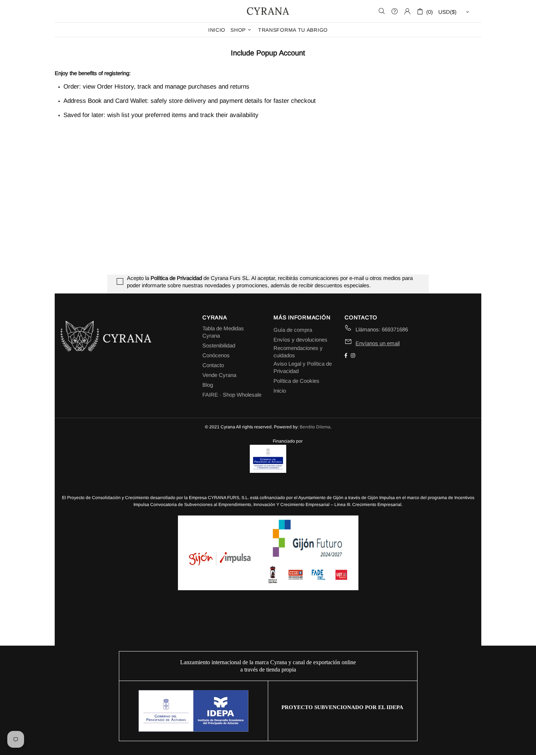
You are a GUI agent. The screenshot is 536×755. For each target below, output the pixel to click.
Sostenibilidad (218, 345)
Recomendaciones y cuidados (298, 351)
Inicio (279, 391)
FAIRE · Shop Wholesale (231, 395)
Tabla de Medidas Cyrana (223, 332)
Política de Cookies (296, 381)
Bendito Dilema (315, 426)
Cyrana (268, 11)
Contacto (213, 365)
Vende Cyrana (219, 375)
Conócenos (216, 355)
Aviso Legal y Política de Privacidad (302, 367)
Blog (207, 385)
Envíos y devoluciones (300, 339)
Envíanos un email (378, 343)
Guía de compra (292, 330)
